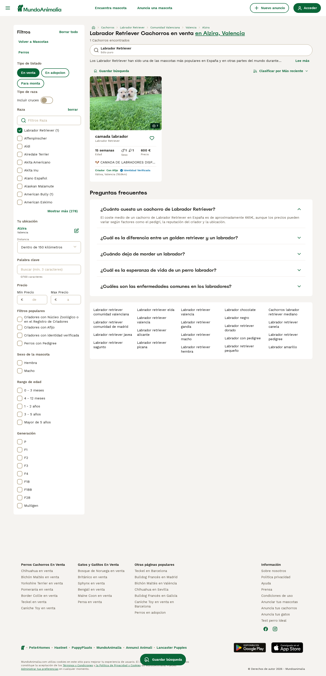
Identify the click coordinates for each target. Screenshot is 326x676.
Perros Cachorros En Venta (43, 565)
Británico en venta (92, 577)
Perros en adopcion (150, 613)
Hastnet (60, 648)
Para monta (30, 83)
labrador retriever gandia (195, 324)
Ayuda (266, 583)
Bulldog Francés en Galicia (156, 596)
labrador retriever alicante (151, 332)
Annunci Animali (139, 648)
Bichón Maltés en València (156, 583)
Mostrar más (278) (62, 211)
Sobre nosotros (273, 571)
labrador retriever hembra (195, 349)
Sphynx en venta (91, 583)
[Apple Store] (287, 647)
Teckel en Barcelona (151, 571)
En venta (28, 73)
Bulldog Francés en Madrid (156, 577)
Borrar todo (68, 32)
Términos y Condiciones (78, 665)
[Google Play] (250, 647)
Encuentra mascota (111, 8)
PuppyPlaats (82, 648)
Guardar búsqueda (114, 71)
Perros (23, 52)
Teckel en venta (33, 602)
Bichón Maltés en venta (40, 577)
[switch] (47, 100)
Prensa (266, 590)
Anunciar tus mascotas (279, 602)
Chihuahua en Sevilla (151, 590)
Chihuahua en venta (37, 571)
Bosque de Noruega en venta (101, 571)
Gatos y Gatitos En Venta (98, 565)
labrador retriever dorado (239, 328)
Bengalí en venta (91, 590)
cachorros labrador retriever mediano (284, 312)
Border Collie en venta (39, 596)
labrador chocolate (240, 310)
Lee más (302, 61)
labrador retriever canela (283, 324)
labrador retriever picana (151, 345)
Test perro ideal (274, 621)
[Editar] (76, 230)
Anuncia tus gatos (275, 614)
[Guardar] (151, 138)
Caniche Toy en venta (38, 608)
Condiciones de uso (277, 596)
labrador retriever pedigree (283, 337)
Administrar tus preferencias (39, 668)
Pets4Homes (39, 648)
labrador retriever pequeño (239, 348)
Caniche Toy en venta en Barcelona (154, 604)
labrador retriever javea (112, 335)
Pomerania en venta (37, 590)
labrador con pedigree (243, 338)
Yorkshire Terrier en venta (42, 583)
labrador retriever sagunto (108, 345)
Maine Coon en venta (95, 596)
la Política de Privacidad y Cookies (118, 665)
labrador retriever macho (195, 337)
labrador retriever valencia (151, 320)
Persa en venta (90, 602)
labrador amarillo (283, 347)
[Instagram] (275, 629)
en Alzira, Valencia (220, 33)
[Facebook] (265, 629)
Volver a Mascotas (33, 42)
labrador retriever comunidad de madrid (110, 324)
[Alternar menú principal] (7, 8)
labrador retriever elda (155, 310)
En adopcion (55, 73)
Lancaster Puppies (172, 648)
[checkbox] (19, 130)
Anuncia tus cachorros (279, 608)
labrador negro (237, 318)
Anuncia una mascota (154, 8)
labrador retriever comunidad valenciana (111, 312)
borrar (73, 110)
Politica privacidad (275, 577)
